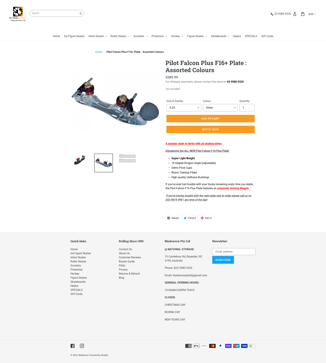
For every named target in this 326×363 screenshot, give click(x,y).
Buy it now (210, 129)
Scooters (75, 265)
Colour (207, 101)
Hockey (74, 273)
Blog (121, 277)
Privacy (123, 269)
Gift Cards (76, 294)
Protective (76, 269)
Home (98, 52)
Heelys (74, 285)
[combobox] (57, 13)
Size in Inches (174, 101)
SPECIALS (76, 290)
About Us (124, 253)
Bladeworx (83, 355)
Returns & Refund (129, 273)
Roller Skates (78, 261)
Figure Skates (78, 277)
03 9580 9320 (235, 81)
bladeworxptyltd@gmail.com (190, 275)
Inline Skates (78, 257)
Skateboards (78, 281)
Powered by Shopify (98, 355)
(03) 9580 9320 (183, 267)
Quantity (244, 101)
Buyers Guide (127, 261)
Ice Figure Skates (80, 253)
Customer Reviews (130, 257)
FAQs (122, 265)
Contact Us (125, 249)
